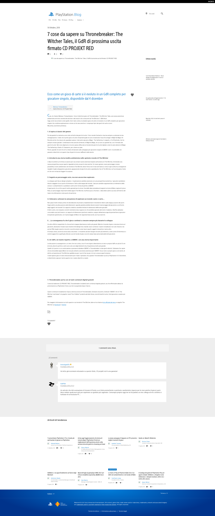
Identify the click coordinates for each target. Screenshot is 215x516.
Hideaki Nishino (55, 443)
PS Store (64, 20)
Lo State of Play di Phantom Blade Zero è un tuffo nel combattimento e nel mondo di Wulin (122, 474)
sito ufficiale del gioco (109, 302)
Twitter (64, 305)
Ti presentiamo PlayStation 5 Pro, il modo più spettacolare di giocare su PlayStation (60, 439)
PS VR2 (54, 20)
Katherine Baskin (55, 478)
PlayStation (68, 14)
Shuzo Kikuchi (85, 447)
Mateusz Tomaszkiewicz (60, 107)
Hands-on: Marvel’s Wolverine (147, 438)
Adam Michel (145, 482)
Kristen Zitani (146, 441)
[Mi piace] (61, 448)
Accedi (151, 13)
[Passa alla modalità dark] (146, 13)
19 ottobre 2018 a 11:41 (67, 367)
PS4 (59, 20)
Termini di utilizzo (93, 511)
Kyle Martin (84, 480)
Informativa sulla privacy (108, 511)
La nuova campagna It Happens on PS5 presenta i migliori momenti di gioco (122, 439)
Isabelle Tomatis (116, 443)
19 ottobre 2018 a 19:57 (67, 386)
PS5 (50, 20)
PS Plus (71, 20)
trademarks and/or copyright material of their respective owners (96, 504)
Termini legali (123, 511)
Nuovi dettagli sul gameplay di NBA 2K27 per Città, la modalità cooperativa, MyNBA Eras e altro (91, 475)
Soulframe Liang (116, 478)
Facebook (57, 305)
